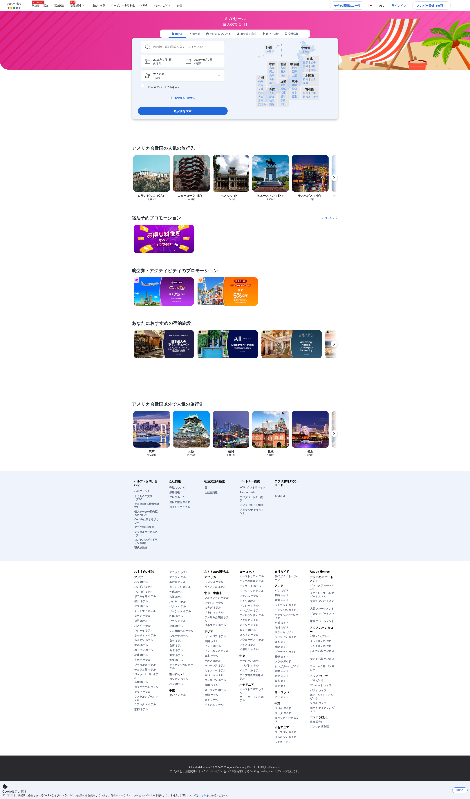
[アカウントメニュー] (461, 5)
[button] (78, 5)
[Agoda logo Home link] (14, 5)
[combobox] (187, 47)
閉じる (460, 790)
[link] (164, 239)
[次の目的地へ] (334, 177)
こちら (202, 795)
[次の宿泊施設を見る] (334, 344)
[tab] (177, 33)
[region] (235, 179)
